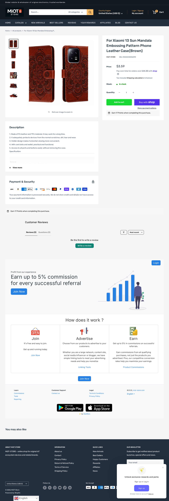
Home (8, 23)
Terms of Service (62, 467)
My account (137, 13)
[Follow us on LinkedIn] (70, 488)
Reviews (72, 23)
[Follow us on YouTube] (60, 488)
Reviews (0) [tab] (31, 232)
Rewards (96, 463)
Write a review (84, 245)
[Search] (90, 12)
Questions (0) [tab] (44, 232)
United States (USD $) (15, 484)
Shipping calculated (135, 78)
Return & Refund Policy (64, 463)
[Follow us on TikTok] (65, 488)
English (23, 498)
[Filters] (123, 232)
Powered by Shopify (12, 493)
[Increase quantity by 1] (133, 92)
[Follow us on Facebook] (45, 488)
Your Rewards (88, 23)
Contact (58, 455)
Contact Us (131, 23)
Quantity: (110, 92)
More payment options (147, 108)
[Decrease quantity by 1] (119, 92)
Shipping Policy (61, 471)
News (95, 471)
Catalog (19, 23)
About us (58, 451)
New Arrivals (38, 23)
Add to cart (119, 102)
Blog (117, 23)
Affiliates (105, 23)
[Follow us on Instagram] (55, 488)
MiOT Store (110, 57)
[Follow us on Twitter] (50, 488)
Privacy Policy (61, 459)
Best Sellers (56, 23)
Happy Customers (100, 459)
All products (16, 31)
